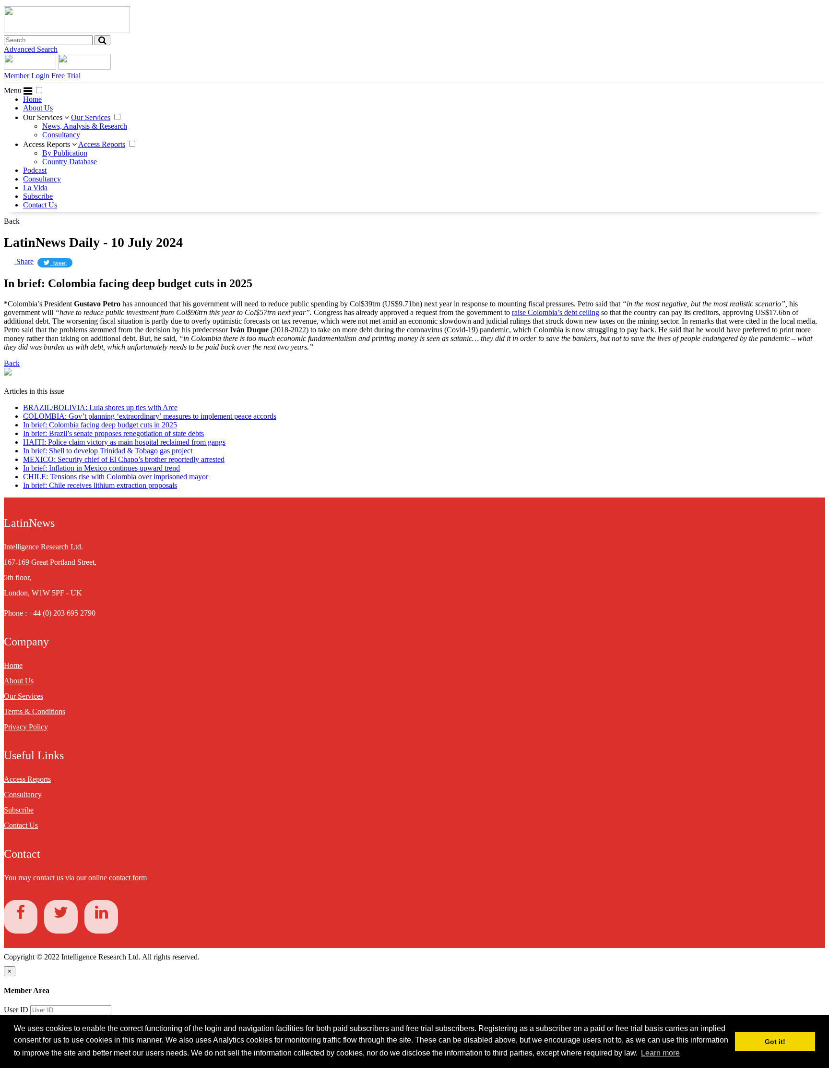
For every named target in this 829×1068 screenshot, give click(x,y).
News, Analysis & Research (84, 126)
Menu (14, 90)
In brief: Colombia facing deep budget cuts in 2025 (100, 425)
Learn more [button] (660, 1053)
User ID (16, 1010)
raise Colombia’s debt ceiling (555, 312)
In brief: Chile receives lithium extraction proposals (100, 485)
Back (12, 221)
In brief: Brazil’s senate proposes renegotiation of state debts (113, 433)
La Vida (35, 187)
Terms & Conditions (34, 711)
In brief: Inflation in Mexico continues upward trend (101, 468)
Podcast (35, 170)
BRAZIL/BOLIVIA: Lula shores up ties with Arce (100, 407)
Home (32, 99)
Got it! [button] (775, 1041)
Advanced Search (31, 49)
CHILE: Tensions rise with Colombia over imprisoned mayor (115, 477)
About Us (38, 108)
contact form (128, 878)
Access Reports (47, 144)
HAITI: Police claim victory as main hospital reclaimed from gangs (124, 442)
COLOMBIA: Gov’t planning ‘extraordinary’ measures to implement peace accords (149, 416)
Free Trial (66, 76)
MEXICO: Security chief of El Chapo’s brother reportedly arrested (124, 459)
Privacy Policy (26, 727)
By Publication (64, 153)
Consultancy (61, 135)
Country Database (69, 162)
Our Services (43, 117)
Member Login (26, 76)
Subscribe (38, 196)
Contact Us (40, 205)
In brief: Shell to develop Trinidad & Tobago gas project (107, 451)
